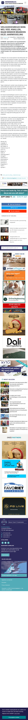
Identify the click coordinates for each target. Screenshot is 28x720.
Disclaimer (4, 582)
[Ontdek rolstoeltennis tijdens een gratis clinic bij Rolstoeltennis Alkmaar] (4, 423)
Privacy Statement (6, 585)
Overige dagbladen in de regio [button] (9, 575)
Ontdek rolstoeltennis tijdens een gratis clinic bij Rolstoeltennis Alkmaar (18, 423)
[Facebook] (2, 542)
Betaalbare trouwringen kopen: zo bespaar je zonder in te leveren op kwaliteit (19, 429)
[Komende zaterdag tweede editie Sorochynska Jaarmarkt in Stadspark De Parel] (4, 385)
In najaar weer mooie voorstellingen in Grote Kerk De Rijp (18, 397)
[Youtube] (5, 542)
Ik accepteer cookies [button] (14, 717)
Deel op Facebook (15, 204)
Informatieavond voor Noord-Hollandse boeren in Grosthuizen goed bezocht (18, 410)
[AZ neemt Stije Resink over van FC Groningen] (4, 417)
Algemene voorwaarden (7, 579)
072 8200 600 (6, 533)
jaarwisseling (9, 175)
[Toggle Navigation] (25, 2)
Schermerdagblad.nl (10, 2)
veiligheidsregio (17, 175)
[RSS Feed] (8, 542)
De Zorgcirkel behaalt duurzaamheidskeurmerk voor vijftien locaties (18, 403)
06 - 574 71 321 (20, 197)
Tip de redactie (15, 211)
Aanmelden (5, 555)
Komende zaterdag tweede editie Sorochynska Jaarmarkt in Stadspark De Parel (18, 384)
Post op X (15, 207)
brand (3, 175)
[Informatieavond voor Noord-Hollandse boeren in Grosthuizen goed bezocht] (4, 410)
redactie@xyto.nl (7, 535)
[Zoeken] (25, 247)
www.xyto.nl (6, 536)
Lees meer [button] (17, 713)
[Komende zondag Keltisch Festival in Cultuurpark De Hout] (4, 391)
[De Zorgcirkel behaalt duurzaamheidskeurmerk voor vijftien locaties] (4, 404)
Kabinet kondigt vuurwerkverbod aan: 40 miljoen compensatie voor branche (18, 229)
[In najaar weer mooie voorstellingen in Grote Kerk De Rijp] (4, 398)
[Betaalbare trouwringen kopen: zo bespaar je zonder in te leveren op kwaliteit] (4, 430)
